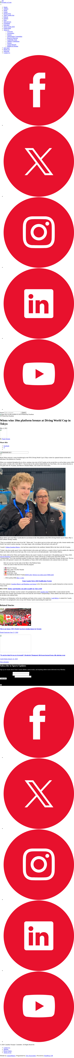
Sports (5, 10)
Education (6, 25)
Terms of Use (7, 1052)
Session (9, 43)
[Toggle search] (0, 4)
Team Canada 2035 (9, 26)
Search (2, 412)
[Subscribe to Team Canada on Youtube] (39, 409)
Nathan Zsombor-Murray (13, 547)
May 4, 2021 (20, 578)
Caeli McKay (55, 598)
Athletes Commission (13, 41)
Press (5, 20)
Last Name (6, 674)
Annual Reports (11, 44)
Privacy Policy (8, 1051)
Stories (5, 7)
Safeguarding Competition (14, 36)
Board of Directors (12, 38)
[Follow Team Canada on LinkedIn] (39, 338)
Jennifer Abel (44, 592)
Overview (10, 31)
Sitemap (6, 1049)
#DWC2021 (28, 575)
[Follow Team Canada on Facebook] (39, 125)
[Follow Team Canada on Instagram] (39, 267)
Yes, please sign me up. (8, 685)
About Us (6, 30)
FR (3, 1)
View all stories (4, 662)
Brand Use (7, 49)
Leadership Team (12, 39)
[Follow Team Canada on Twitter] (39, 196)
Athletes (6, 9)
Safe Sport (7, 48)
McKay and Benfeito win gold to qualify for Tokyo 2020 (25, 589)
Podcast (6, 17)
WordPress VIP (48, 1055)
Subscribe (6, 51)
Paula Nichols (6, 439)
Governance (10, 33)
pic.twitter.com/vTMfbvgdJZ (45, 575)
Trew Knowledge (31, 1055)
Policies (9, 35)
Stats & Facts (7, 22)
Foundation (7, 23)
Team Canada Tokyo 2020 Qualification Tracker (37, 581)
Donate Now (7, 13)
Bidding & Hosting (12, 46)
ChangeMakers (11, 1055)
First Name (6, 673)
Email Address (7, 676)
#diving (35, 575)
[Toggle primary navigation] (0, 1)
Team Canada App (9, 15)
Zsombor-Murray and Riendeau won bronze (23, 584)
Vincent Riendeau (5, 556)
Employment (7, 28)
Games (6, 12)
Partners (6, 18)
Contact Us (7, 53)
